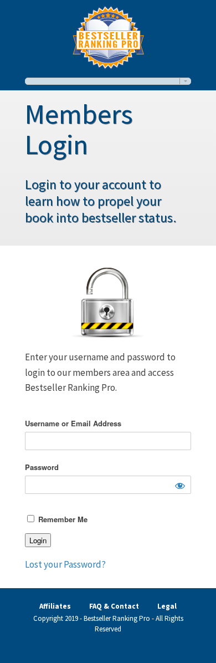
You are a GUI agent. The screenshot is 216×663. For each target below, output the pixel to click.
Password (42, 467)
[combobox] (108, 81)
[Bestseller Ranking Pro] (108, 35)
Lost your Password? (65, 564)
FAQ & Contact (114, 606)
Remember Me (62, 519)
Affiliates (55, 606)
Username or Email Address (73, 423)
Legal (167, 606)
